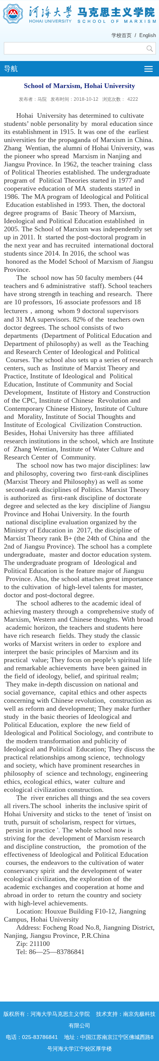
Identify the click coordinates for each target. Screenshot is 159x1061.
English (147, 35)
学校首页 (122, 35)
